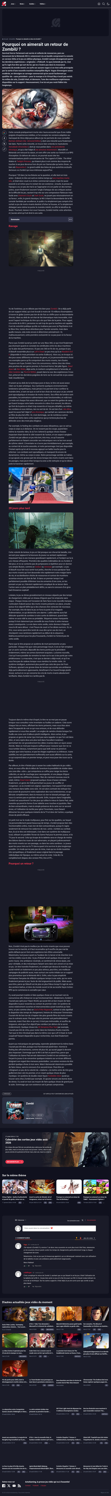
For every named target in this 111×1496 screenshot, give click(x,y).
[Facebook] (3, 1478)
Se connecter (91, 1220)
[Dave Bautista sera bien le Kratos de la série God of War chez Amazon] (69, 1368)
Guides (31, 4)
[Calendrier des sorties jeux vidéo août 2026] (55, 1149)
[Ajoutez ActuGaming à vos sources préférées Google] (4, 133)
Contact (28, 1478)
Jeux (12, 4)
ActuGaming (4, 4)
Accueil (6, 39)
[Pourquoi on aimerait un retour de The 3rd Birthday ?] (69, 1186)
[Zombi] (15, 1110)
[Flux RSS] (19, 1478)
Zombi (30, 1103)
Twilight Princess (24, 161)
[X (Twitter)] (8, 1478)
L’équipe (43, 1478)
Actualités (12, 39)
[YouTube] (14, 1478)
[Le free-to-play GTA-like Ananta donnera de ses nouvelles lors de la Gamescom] (15, 1448)
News (22, 4)
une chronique (38, 412)
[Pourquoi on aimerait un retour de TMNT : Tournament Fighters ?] (96, 1186)
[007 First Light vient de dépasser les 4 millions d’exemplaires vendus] (69, 1394)
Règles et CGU (105, 1485)
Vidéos (42, 4)
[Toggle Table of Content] (69, 219)
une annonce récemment (46, 150)
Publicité (35, 1478)
